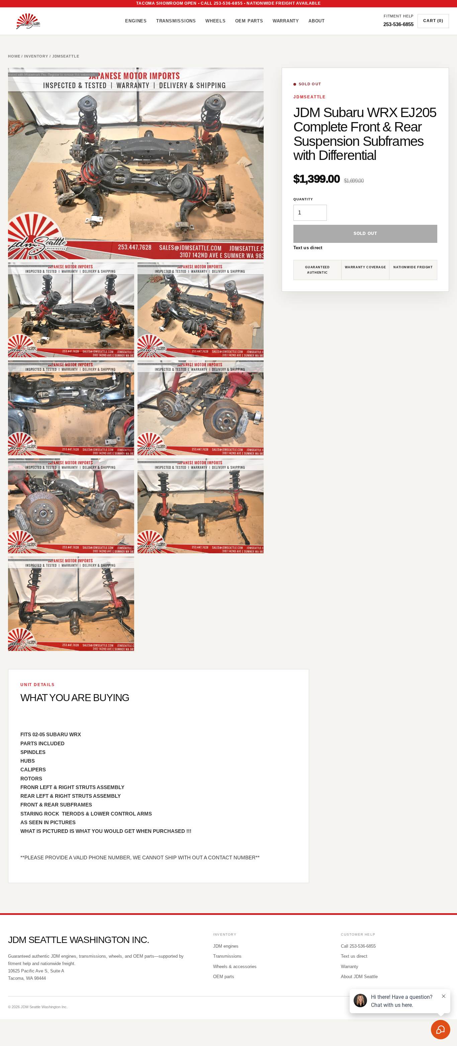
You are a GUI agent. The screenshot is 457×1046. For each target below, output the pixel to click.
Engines (136, 20)
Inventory (36, 56)
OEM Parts (249, 20)
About (316, 20)
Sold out (365, 233)
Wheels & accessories (235, 966)
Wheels (215, 20)
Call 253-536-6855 (358, 946)
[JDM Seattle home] (37, 21)
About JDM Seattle (359, 976)
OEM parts (223, 976)
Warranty (286, 20)
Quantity (303, 199)
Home (14, 56)
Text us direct (308, 247)
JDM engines (226, 946)
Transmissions (176, 20)
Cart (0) (433, 20)
